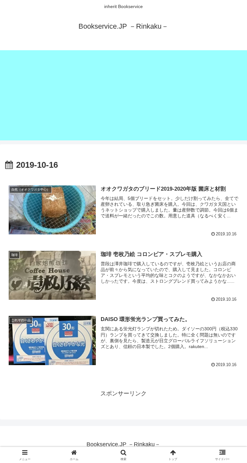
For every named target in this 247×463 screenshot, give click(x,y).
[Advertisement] (123, 95)
